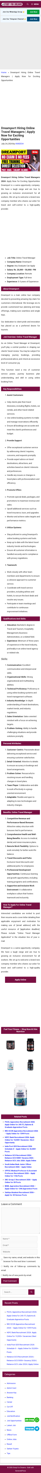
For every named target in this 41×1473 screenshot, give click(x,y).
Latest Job (11, 1425)
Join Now (33, 12)
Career (9, 1402)
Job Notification (13, 1416)
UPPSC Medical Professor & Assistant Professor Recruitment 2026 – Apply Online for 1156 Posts (21, 1173)
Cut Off (10, 1407)
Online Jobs (12, 1439)
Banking (10, 1397)
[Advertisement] (20, 48)
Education (11, 1411)
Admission (11, 1383)
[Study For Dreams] (12, 4)
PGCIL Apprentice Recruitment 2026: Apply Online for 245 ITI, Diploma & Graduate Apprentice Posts (20, 1124)
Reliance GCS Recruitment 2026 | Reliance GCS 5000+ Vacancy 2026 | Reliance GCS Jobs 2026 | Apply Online (20, 1158)
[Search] (31, 1292)
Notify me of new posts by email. (17, 1275)
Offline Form (12, 1435)
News (9, 1430)
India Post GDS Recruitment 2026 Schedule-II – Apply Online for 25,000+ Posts (20, 1149)
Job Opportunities (14, 1421)
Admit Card (11, 1388)
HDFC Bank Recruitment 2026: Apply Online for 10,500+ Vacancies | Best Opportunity (19, 1140)
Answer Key (11, 1393)
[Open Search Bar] (27, 4)
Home (3, 72)
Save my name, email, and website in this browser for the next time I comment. (21, 1259)
